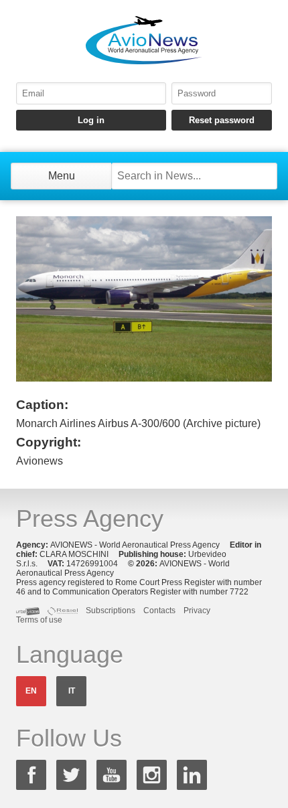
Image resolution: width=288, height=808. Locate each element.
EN (31, 691)
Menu (61, 175)
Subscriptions (110, 610)
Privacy (197, 610)
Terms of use (39, 620)
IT (71, 691)
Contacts (159, 610)
